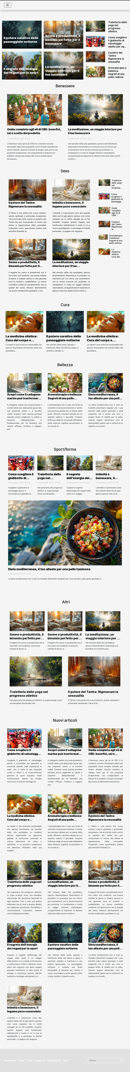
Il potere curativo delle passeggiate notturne (21, 40)
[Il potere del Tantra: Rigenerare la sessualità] (95, 56)
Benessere (10, 1060)
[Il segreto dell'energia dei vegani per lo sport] (80, 462)
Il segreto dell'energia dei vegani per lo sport (21, 70)
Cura (29, 1060)
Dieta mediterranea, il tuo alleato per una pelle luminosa (104, 398)
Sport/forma (54, 1060)
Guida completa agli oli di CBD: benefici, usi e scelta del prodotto (117, 216)
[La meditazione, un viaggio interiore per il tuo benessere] (95, 109)
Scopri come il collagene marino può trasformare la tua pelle (24, 398)
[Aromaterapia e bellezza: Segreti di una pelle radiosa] (95, 71)
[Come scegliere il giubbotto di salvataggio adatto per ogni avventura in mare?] (95, 41)
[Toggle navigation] (7, 4)
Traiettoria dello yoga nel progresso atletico (117, 27)
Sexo (21, 1060)
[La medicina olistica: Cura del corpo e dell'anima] (104, 251)
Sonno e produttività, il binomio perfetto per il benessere (62, 39)
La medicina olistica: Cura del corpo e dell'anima (116, 255)
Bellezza (39, 1060)
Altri (65, 1060)
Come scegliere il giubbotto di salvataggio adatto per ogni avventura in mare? (117, 45)
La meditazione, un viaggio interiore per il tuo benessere (62, 70)
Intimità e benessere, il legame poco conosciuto (105, 479)
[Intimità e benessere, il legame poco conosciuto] (71, 190)
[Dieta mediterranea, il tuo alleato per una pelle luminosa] (105, 382)
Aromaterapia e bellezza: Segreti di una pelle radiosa (117, 72)
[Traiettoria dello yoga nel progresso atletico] (95, 26)
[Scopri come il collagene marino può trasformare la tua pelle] (24, 382)
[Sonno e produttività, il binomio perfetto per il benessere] (27, 249)
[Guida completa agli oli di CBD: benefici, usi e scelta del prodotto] (34, 109)
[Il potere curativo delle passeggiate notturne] (65, 321)
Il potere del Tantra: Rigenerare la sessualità (116, 57)
